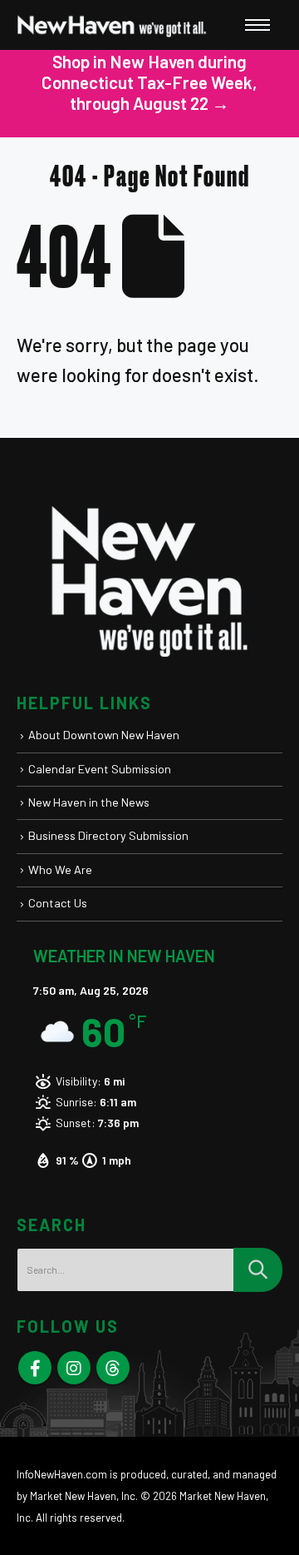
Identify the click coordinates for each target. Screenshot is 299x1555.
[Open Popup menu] (257, 24)
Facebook (34, 1367)
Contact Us (57, 903)
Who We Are (60, 869)
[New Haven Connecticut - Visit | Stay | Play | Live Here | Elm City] (112, 24)
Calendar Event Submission (99, 769)
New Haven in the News (89, 802)
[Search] (257, 1270)
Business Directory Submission (108, 835)
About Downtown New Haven (103, 735)
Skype (113, 1367)
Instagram (74, 1367)
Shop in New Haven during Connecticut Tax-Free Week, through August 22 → (149, 82)
